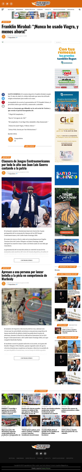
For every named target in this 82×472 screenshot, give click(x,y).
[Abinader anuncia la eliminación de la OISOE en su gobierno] (74, 314)
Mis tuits (57, 270)
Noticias (11, 9)
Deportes (70, 9)
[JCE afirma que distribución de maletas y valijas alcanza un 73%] (61, 314)
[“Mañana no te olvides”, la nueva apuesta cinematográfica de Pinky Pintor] (61, 296)
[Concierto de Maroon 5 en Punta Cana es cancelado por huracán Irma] (74, 292)
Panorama (19, 9)
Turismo (40, 9)
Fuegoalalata (12, 37)
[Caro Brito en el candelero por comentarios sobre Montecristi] (74, 283)
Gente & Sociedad (59, 9)
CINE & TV (48, 9)
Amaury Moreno (45, 468)
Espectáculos (30, 9)
